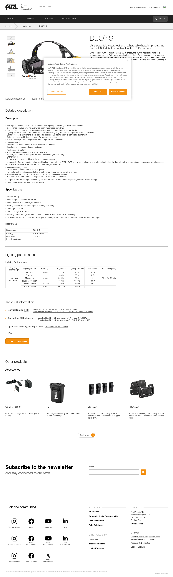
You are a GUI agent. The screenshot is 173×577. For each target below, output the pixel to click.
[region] (87, 79)
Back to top (84, 435)
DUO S (43, 26)
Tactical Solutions (97, 544)
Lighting (30, 19)
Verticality (10, 19)
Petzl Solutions (96, 525)
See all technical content (17, 341)
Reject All (98, 91)
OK (143, 472)
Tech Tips (48, 19)
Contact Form (136, 520)
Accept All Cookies (118, 91)
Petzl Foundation (96, 521)
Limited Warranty (96, 548)
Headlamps (26, 26)
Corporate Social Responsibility (103, 516)
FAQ (126, 14)
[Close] (128, 61)
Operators (45, 7)
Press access (137, 524)
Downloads (154, 7)
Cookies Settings (56, 91)
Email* (91, 467)
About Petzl (94, 512)
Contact (127, 17)
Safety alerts (69, 19)
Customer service (138, 7)
